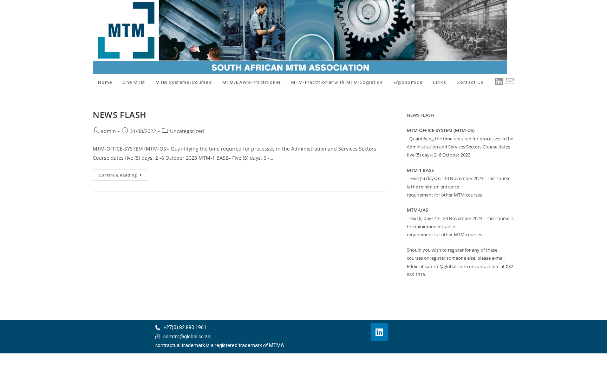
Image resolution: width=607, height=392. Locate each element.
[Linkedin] (379, 332)
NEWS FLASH (119, 114)
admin (108, 131)
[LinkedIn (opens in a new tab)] (500, 81)
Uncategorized (187, 131)
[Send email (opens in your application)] (511, 81)
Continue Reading (123, 173)
